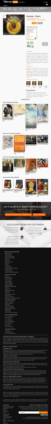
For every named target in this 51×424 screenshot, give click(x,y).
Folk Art (6, 264)
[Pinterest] (47, 415)
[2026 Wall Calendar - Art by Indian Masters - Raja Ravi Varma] (42, 186)
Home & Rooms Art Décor (15, 9)
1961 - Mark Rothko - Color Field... (19, 153)
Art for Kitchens (8, 319)
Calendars (42, 8)
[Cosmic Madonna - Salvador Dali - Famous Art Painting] (42, 113)
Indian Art (7, 260)
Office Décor (7, 330)
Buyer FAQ (5, 409)
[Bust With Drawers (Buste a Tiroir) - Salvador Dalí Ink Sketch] (7, 111)
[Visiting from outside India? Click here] (33, 336)
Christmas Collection (9, 302)
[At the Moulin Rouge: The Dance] (19, 163)
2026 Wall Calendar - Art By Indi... (30, 195)
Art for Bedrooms (8, 317)
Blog (34, 8)
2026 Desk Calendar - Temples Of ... (18, 191)
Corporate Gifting (8, 332)
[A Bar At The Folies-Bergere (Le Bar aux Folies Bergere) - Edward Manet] (31, 139)
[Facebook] (43, 415)
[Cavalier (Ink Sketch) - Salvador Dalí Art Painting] (19, 109)
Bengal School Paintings (10, 290)
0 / (45, 2)
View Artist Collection (31, 19)
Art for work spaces (9, 326)
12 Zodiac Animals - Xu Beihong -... (6, 148)
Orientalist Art (8, 265)
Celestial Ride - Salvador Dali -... (30, 129)
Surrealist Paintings (9, 270)
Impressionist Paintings (10, 258)
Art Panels (7, 276)
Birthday (38, 168)
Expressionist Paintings (9, 256)
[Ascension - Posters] (14, 25)
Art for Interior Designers (10, 333)
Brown (34, 93)
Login (20, 2)
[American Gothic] (7, 165)
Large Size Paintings (30, 9)
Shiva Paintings (8, 280)
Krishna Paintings (8, 277)
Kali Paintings (7, 311)
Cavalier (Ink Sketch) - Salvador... (18, 115)
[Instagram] (45, 415)
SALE (46, 8)
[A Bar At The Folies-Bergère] (42, 139)
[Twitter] (41, 415)
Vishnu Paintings (8, 281)
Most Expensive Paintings (10, 299)
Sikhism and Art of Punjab (10, 308)
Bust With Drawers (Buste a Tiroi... (7, 120)
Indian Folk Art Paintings (10, 300)
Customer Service (6, 418)
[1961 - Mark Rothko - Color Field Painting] (19, 143)
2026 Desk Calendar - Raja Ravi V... (7, 191)
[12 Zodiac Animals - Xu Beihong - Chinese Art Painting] (7, 141)
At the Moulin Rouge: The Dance (19, 168)
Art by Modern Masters (40, 92)
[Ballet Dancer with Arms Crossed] (31, 165)
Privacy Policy (6, 415)
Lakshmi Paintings (8, 283)
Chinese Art (7, 293)
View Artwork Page (41, 19)
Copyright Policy (6, 414)
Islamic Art (7, 259)
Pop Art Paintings (8, 267)
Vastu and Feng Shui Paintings (11, 312)
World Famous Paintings (10, 294)
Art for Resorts (8, 324)
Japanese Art (7, 289)
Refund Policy (6, 411)
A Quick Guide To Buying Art (8, 406)
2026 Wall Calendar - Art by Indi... (42, 195)
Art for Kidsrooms (8, 320)
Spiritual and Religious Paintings (37, 95)
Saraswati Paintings (9, 285)
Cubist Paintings (8, 255)
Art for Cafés (7, 325)
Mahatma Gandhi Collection (10, 286)
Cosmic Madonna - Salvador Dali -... (42, 123)
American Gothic (5, 172)
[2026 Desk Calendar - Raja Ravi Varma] (7, 184)
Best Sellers (37, 9)
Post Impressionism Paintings (11, 268)
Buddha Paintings (8, 278)
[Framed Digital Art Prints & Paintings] (23, 369)
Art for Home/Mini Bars (10, 321)
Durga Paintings (8, 309)
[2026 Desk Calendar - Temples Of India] (19, 184)
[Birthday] (42, 163)
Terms (4, 413)
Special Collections (10, 9)
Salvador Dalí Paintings (37, 95)
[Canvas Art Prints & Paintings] (19, 361)
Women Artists (8, 295)
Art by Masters (21, 9)
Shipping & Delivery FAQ (8, 407)
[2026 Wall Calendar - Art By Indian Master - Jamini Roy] (31, 186)
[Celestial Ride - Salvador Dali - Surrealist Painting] (31, 116)
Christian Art (40, 93)
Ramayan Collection (9, 303)
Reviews (4, 410)
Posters (25, 8)
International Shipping (7, 416)
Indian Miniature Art (9, 261)
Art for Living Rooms (9, 316)
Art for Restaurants (9, 322)
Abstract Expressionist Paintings (11, 272)
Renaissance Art (8, 269)
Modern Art (7, 263)
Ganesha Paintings (9, 282)
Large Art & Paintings (9, 305)
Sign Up (23, 2)
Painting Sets (7, 304)
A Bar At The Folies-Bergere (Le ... (31, 146)
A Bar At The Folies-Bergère (42, 144)
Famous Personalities (9, 307)
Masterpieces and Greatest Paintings (12, 298)
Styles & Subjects (4, 9)
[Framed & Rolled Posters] (17, 355)
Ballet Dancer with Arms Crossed (30, 173)
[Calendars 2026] (11, 348)
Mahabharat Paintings (9, 296)
